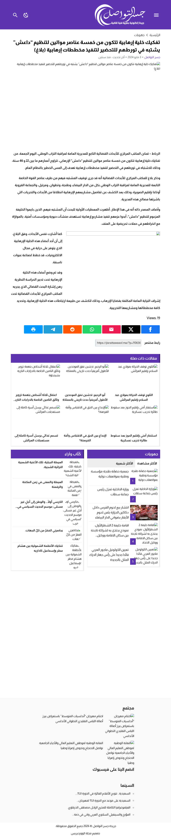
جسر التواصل (152, 57)
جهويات (139, 35)
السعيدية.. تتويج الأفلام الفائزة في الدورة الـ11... (102, 793)
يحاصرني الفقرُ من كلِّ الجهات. (44, 530)
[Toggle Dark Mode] (26, 14)
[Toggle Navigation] (157, 14)
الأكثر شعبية (124, 463)
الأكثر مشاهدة (147, 463)
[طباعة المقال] (33, 329)
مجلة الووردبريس (81, 833)
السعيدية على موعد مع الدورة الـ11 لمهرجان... (103, 800)
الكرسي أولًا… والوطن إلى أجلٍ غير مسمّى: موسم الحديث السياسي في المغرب (40, 506)
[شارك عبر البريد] (111, 329)
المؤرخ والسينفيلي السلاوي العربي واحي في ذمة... (101, 814)
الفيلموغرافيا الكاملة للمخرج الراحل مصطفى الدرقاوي (99, 807)
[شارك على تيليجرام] (53, 329)
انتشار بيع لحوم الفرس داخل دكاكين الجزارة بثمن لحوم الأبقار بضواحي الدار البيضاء (111, 512)
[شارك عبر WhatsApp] (92, 329)
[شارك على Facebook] (150, 329)
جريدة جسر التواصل (104, 826)
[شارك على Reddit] (72, 329)
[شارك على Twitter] (131, 329)
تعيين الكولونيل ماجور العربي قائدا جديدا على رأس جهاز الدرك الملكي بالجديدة (109, 554)
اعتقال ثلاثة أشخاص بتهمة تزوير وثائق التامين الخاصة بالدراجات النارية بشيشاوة (36, 399)
